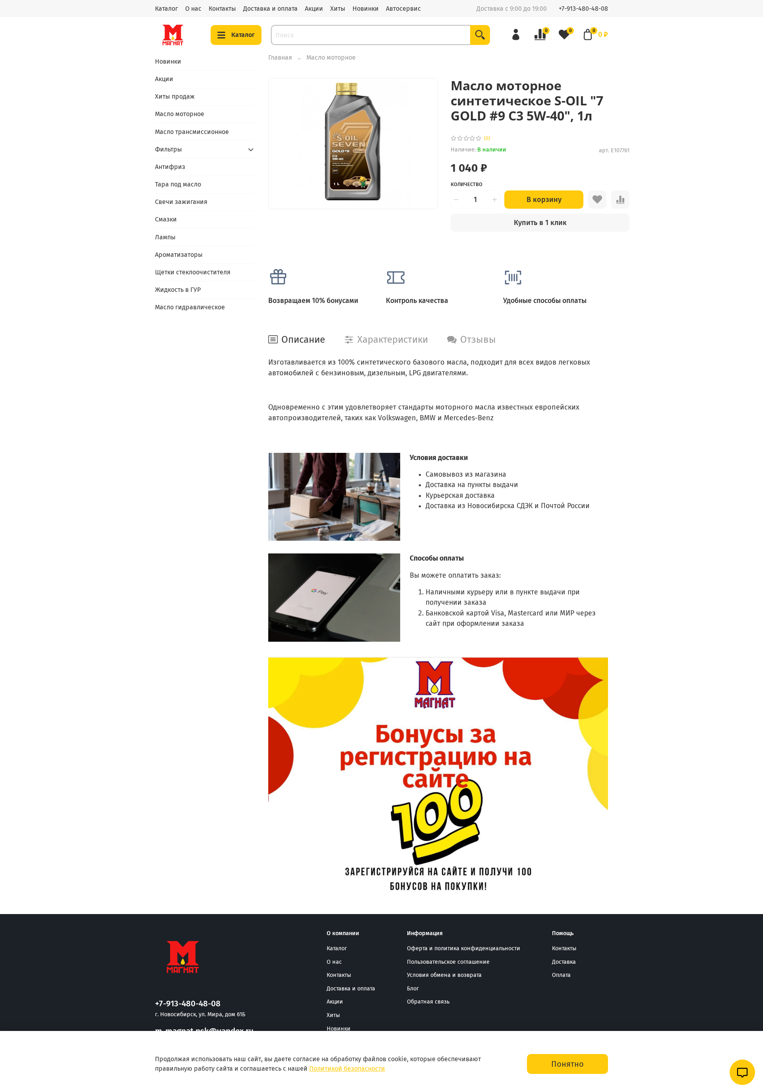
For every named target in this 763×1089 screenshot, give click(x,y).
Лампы (165, 237)
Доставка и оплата (270, 8)
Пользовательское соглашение (448, 962)
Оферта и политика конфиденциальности (463, 948)
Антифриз (170, 167)
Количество (466, 184)
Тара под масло (178, 184)
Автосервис (403, 8)
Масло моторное (331, 57)
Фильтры (168, 149)
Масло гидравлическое (190, 307)
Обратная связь (428, 1001)
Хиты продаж (175, 96)
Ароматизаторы (179, 254)
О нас (193, 8)
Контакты (222, 8)
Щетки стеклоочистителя (192, 272)
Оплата (561, 975)
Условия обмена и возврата (444, 975)
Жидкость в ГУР (178, 289)
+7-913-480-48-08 (583, 8)
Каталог (166, 8)
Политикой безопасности (347, 1068)
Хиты (337, 8)
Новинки (365, 8)
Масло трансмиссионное (192, 132)
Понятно (567, 1064)
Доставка (564, 962)
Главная (280, 57)
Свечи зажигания (181, 202)
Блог (413, 988)
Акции (314, 8)
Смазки (166, 219)
